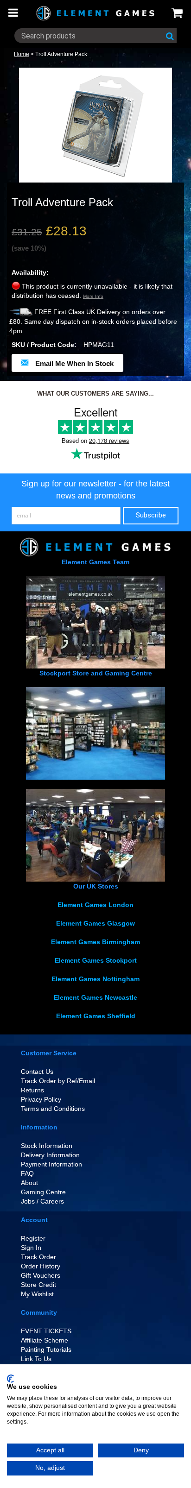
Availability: (30, 272)
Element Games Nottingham (95, 979)
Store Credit (38, 1284)
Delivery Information (50, 1155)
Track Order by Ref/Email (58, 1080)
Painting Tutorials (46, 1349)
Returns (32, 1090)
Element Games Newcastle (95, 997)
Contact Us (37, 1071)
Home (21, 54)
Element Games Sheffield (95, 1016)
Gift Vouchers (40, 1275)
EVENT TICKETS (46, 1331)
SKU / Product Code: (44, 344)
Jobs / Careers (42, 1201)
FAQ (27, 1173)
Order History (40, 1266)
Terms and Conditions (53, 1108)
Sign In (31, 1247)
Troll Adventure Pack (61, 54)
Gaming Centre (43, 1192)
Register (33, 1238)
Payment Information (51, 1164)
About (29, 1182)
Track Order (38, 1257)
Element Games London (95, 904)
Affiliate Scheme (44, 1340)
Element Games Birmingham (95, 942)
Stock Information (46, 1145)
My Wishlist (37, 1294)
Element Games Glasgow (95, 923)
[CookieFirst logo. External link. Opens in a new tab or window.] (10, 1379)
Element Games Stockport (96, 960)
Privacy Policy (41, 1099)
